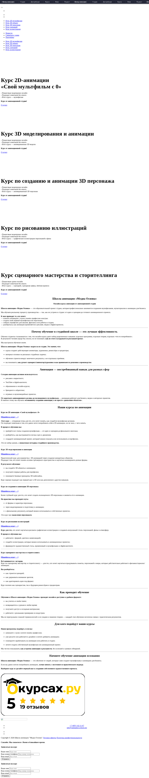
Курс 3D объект (12, 23)
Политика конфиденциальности (69, 738)
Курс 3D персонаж (13, 25)
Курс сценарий (11, 27)
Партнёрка (10, 37)
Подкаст (67, 2)
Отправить (5, 759)
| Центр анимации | (8, 2)
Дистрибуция (35, 2)
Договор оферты (49, 738)
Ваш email (5, 757)
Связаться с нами (12, 35)
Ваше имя (5, 752)
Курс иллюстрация (13, 29)
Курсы (47, 2)
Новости (9, 33)
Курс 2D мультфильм (14, 21)
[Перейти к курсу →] (9, 417)
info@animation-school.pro (77, 728)
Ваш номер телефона (9, 754)
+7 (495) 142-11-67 (77, 726)
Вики (57, 2)
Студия (22, 2)
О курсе (4, 105)
